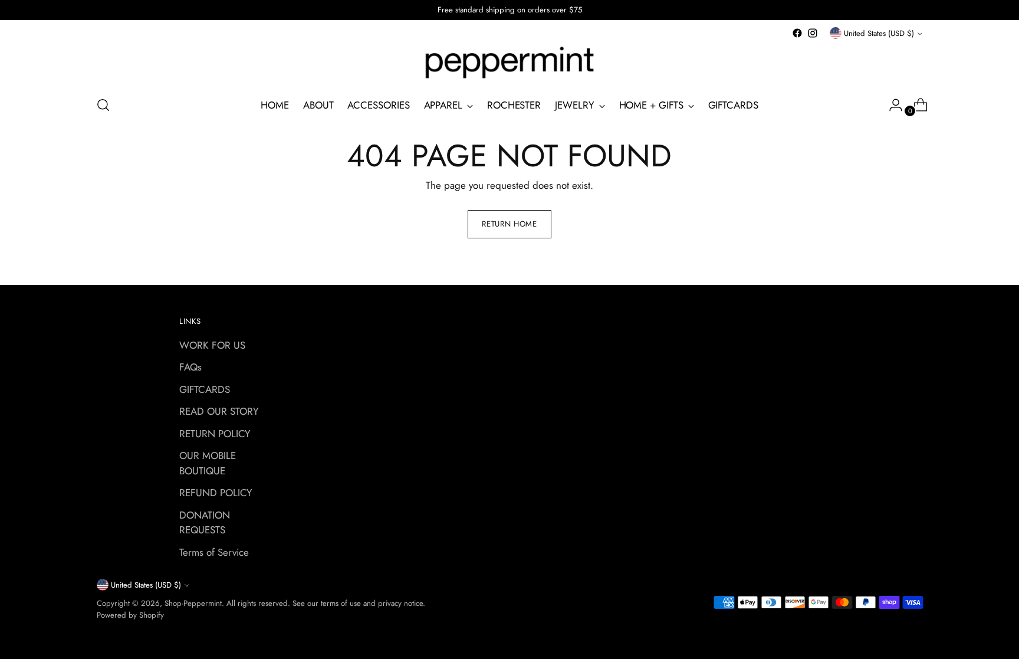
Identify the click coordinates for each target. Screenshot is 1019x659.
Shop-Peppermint (193, 603)
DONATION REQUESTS (204, 522)
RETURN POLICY (215, 434)
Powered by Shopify (130, 615)
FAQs (190, 367)
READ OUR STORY (219, 411)
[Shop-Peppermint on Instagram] (812, 33)
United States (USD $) (879, 33)
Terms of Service (214, 552)
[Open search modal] (103, 105)
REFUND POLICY (215, 493)
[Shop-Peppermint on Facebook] (797, 33)
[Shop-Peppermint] (509, 63)
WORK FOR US (212, 345)
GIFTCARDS (204, 389)
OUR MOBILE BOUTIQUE (207, 463)
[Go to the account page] (891, 105)
